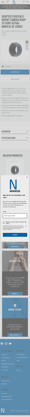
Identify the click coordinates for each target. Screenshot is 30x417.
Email (4, 211)
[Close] (27, 177)
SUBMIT (15, 235)
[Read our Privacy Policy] (26, 226)
